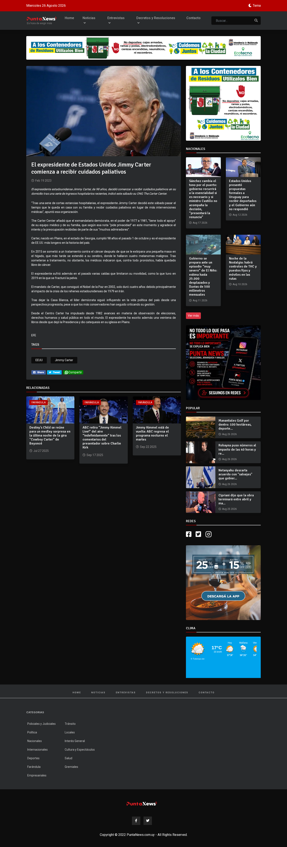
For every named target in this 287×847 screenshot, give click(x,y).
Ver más (193, 315)
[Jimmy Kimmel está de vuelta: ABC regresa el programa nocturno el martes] (157, 410)
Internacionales (37, 749)
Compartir (75, 372)
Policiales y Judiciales (41, 723)
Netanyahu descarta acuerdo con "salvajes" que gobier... (235, 474)
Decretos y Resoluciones (155, 18)
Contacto (193, 18)
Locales (70, 732)
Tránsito (70, 723)
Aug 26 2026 (229, 434)
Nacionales (34, 741)
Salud (68, 758)
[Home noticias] (142, 803)
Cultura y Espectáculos (80, 749)
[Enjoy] (223, 582)
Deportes (33, 758)
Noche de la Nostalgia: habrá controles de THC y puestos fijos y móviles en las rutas (243, 268)
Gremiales (71, 766)
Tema (257, 6)
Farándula (39, 402)
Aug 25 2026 (229, 508)
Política (32, 732)
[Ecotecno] (143, 48)
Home (69, 18)
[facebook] (38, 372)
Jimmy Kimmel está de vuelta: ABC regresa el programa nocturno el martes (152, 433)
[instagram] (209, 534)
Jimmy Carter (64, 360)
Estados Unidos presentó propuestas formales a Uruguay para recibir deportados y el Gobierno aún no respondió (242, 195)
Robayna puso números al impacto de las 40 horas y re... (237, 449)
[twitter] (54, 372)
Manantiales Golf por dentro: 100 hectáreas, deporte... (235, 424)
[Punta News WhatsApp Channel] (223, 362)
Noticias (89, 18)
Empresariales (36, 775)
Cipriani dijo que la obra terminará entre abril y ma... (236, 499)
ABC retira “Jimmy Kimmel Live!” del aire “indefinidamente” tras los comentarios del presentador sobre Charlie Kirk (102, 437)
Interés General (75, 741)
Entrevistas (116, 18)
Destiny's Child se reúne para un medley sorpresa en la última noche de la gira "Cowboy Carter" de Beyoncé (49, 435)
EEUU (39, 360)
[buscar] (256, 20)
